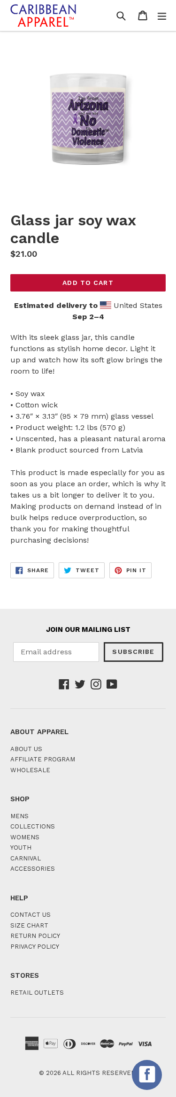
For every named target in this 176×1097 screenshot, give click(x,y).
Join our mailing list (88, 629)
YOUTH (20, 847)
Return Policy (35, 935)
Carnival (25, 858)
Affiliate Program (42, 759)
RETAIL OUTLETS (37, 992)
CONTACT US (30, 914)
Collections (32, 826)
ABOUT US (26, 748)
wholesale (30, 770)
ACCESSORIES (32, 868)
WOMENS (24, 837)
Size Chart (29, 925)
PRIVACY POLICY (34, 946)
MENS (19, 816)
